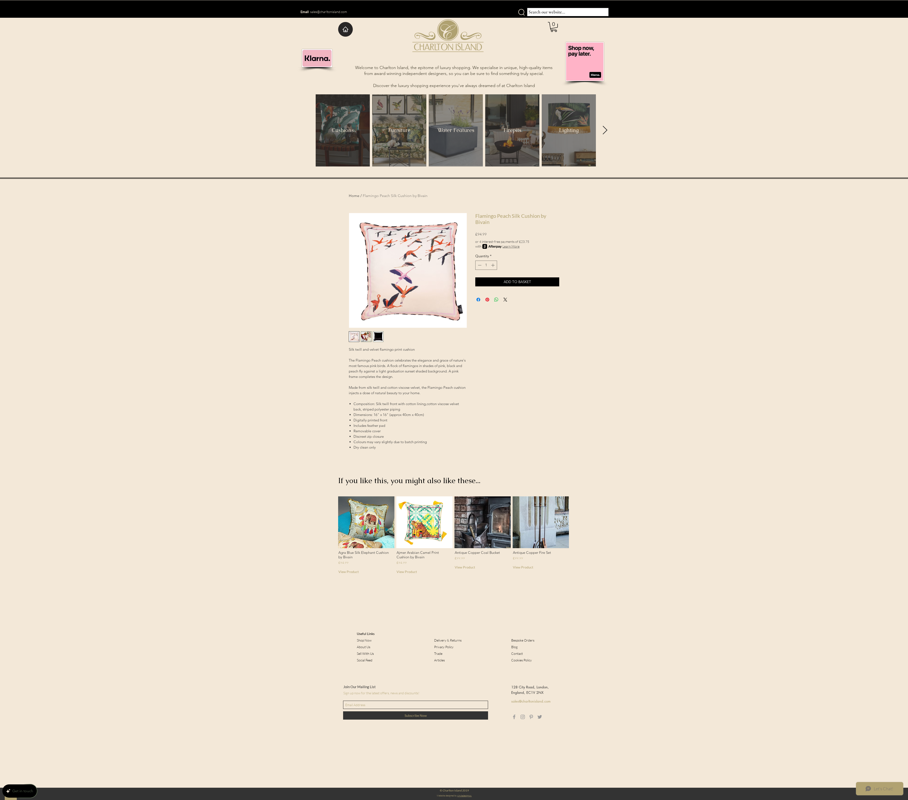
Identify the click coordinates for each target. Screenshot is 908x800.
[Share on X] (505, 299)
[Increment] (493, 265)
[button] (554, 27)
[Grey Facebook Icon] (514, 717)
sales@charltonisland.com (328, 12)
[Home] (345, 29)
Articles (439, 660)
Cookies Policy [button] (521, 660)
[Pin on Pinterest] (487, 299)
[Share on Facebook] (478, 299)
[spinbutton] (486, 265)
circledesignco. (464, 795)
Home (354, 195)
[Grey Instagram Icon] (523, 717)
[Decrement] (479, 265)
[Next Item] (605, 130)
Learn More (510, 246)
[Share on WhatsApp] (496, 299)
